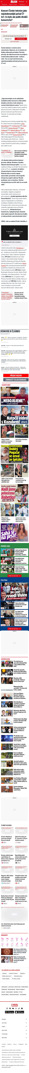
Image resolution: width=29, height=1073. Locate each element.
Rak (17, 940)
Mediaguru (19, 248)
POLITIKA (4, 580)
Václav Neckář (13, 128)
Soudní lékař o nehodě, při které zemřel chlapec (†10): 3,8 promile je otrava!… (20, 746)
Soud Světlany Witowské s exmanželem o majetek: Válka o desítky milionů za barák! (20, 780)
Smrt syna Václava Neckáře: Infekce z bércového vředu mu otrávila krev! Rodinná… (20, 695)
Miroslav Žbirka (5, 994)
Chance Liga (3, 563)
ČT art (20, 992)
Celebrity (4, 973)
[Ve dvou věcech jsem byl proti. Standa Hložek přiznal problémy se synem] (7, 729)
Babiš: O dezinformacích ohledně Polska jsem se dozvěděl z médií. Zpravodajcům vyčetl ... (21, 622)
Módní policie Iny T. (7, 976)
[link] (7, 1008)
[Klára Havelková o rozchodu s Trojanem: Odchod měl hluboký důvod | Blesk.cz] (7, 704)
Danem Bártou (15, 130)
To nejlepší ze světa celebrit (11, 970)
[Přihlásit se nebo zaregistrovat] (26, 1)
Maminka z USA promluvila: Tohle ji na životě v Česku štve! (19, 679)
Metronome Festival (14, 994)
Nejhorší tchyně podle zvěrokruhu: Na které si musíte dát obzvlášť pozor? (20, 959)
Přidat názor (16, 375)
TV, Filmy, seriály (16, 978)
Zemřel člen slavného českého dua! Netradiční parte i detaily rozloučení (20, 671)
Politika (3, 625)
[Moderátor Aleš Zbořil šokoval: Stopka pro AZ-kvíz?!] (7, 713)
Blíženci (12, 940)
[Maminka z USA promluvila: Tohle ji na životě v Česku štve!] (7, 680)
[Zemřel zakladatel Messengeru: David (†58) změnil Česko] (7, 789)
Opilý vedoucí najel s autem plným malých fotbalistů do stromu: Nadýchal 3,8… (19, 771)
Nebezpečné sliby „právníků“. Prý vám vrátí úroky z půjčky (20, 688)
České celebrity (5, 978)
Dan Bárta (16, 992)
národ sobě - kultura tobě (14, 986)
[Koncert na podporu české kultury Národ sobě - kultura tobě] (4, 25)
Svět (2, 608)
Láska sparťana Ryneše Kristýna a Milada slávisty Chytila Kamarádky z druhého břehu (21, 552)
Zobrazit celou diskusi (16, 379)
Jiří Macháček (23, 994)
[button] (9, 1012)
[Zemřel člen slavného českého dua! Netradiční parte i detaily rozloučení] (7, 672)
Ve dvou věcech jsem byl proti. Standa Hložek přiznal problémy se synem (20, 729)
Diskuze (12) (4, 31)
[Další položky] (27, 4)
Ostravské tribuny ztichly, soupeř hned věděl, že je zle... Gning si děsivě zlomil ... (21, 569)
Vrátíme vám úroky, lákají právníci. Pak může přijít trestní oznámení (20, 720)
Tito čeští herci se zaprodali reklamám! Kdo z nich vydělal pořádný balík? (20, 663)
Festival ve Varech (13, 973)
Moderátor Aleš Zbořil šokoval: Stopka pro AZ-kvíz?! (20, 712)
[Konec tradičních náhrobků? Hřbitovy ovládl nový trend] (7, 755)
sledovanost (4, 986)
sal (2, 29)
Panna (26, 940)
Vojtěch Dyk (16, 126)
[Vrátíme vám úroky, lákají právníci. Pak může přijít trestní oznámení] (7, 721)
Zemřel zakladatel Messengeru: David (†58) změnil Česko (20, 788)
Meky (24, 126)
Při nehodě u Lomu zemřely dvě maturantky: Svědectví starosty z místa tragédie (20, 738)
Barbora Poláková (20, 989)
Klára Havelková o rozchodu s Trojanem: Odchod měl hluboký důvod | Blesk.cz (19, 704)
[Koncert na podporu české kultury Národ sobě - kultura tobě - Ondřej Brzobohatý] (14, 25)
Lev (21, 940)
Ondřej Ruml (11, 132)
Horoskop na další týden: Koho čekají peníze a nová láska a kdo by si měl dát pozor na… (20, 951)
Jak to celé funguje (14, 41)
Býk (7, 940)
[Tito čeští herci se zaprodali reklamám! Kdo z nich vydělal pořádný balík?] (7, 664)
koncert (3, 992)
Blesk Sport (3, 555)
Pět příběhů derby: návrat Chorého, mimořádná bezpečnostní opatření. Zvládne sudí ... (21, 560)
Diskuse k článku (10, 331)
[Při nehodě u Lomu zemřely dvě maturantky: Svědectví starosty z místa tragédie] (7, 738)
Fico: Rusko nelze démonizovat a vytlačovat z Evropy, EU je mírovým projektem (21, 613)
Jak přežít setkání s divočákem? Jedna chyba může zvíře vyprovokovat (20, 762)
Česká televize (24, 986)
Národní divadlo (11, 989)
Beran (2, 940)
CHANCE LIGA (5, 546)
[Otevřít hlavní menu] (1, 1)
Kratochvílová (17, 134)
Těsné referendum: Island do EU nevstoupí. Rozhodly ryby (21, 604)
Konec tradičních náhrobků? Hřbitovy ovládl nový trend (19, 754)
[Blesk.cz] (14, 1)
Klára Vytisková (23, 132)
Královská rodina (18, 976)
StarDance (22, 973)
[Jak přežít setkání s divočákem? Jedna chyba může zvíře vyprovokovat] (7, 763)
